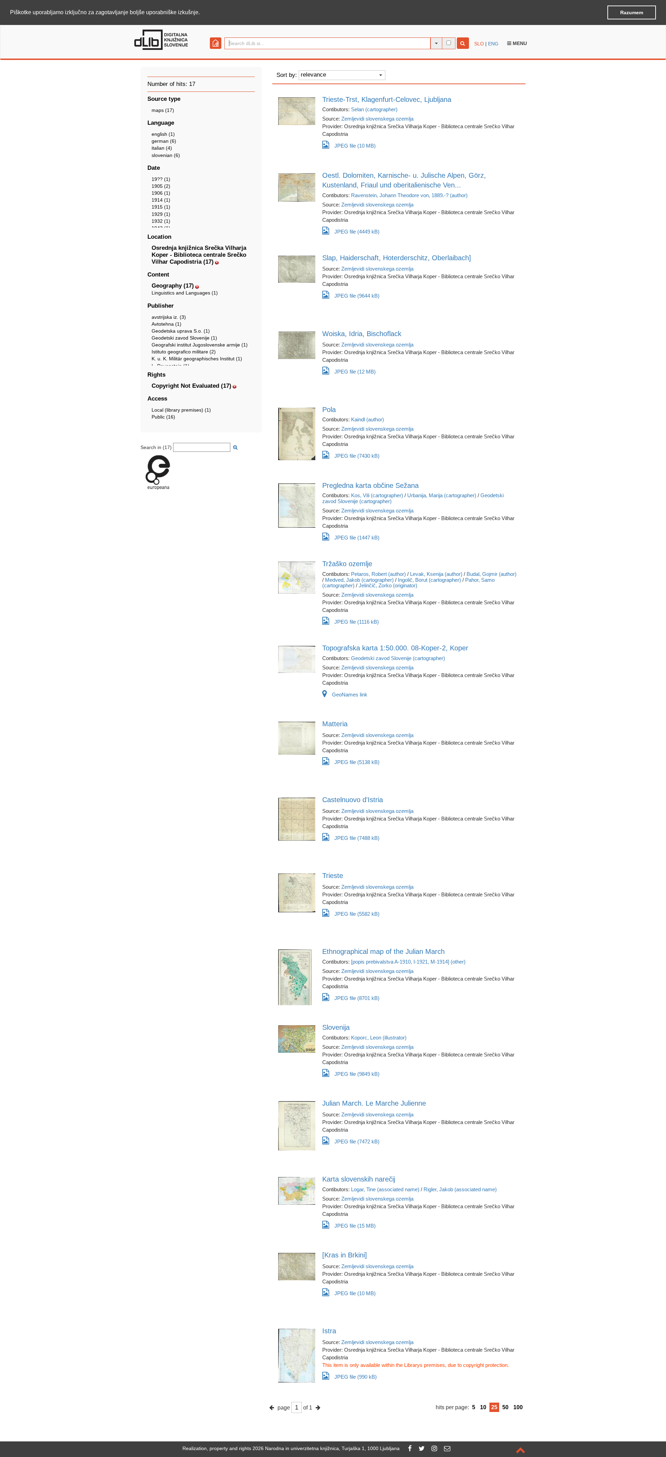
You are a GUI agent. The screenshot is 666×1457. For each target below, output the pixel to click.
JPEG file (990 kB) (355, 1377)
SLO (479, 43)
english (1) (163, 134)
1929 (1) (161, 214)
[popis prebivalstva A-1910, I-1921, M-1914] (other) (408, 962)
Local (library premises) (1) (181, 410)
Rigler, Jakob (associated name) (460, 1189)
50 (505, 1407)
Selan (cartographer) (374, 109)
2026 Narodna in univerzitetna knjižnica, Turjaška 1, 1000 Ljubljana (326, 1448)
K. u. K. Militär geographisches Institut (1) (197, 358)
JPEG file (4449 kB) (356, 232)
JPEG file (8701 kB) (356, 998)
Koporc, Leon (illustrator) (379, 1038)
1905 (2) (161, 186)
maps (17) (163, 110)
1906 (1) (161, 193)
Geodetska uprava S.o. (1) (181, 331)
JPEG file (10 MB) (355, 146)
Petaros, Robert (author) (378, 574)
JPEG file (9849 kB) (356, 1074)
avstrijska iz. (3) (169, 317)
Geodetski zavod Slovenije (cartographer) (398, 658)
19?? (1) (161, 179)
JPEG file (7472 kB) (356, 1141)
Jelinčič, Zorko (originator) (388, 585)
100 (518, 1407)
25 (494, 1407)
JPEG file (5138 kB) (356, 762)
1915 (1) (161, 207)
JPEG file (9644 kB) (356, 296)
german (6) (164, 141)
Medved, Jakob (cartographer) (359, 580)
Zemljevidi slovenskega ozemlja (377, 119)
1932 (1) (161, 221)
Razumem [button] (631, 12)
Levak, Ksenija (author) (436, 574)
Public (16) (163, 417)
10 (483, 1407)
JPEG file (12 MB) (355, 372)
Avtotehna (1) (166, 324)
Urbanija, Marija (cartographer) (441, 495)
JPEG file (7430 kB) (356, 456)
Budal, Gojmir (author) (491, 574)
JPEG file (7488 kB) (356, 838)
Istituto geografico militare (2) (184, 351)
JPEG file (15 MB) (355, 1226)
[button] (202, 13)
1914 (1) (161, 200)
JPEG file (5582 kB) (356, 914)
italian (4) (162, 148)
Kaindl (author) (367, 419)
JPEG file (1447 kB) (356, 538)
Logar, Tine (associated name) (385, 1189)
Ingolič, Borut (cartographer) (429, 580)
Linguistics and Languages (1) (185, 293)
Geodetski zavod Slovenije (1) (184, 338)
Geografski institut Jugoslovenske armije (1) (200, 345)
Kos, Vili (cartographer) (377, 495)
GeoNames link (349, 694)
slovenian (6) (166, 155)
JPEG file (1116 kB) (356, 622)
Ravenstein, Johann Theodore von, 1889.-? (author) (409, 195)
